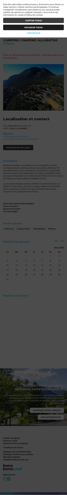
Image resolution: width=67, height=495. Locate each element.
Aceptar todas (33, 20)
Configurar (33, 33)
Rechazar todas (33, 27)
